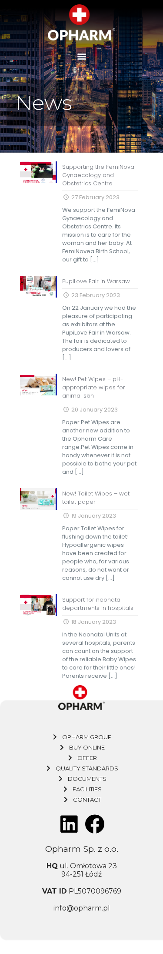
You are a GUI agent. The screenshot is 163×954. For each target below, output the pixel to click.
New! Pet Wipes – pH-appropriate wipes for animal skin (93, 387)
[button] (81, 56)
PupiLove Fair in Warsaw (96, 281)
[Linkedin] (68, 824)
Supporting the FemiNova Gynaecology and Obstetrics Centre (98, 175)
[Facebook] (94, 824)
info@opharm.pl (81, 908)
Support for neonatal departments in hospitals (97, 604)
